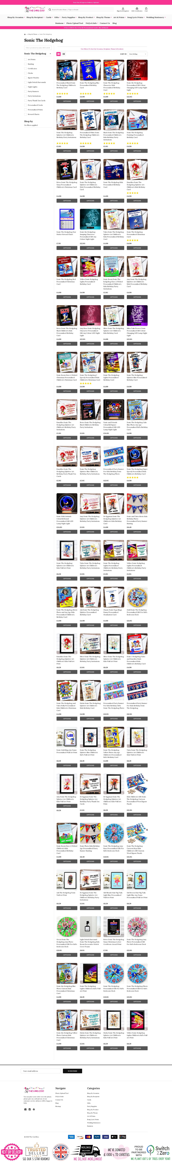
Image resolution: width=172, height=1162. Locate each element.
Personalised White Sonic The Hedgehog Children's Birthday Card (89, 135)
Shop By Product (85, 17)
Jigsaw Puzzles (33, 78)
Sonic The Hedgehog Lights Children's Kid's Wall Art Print (90, 988)
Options (67, 101)
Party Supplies (68, 17)
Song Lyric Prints (135, 17)
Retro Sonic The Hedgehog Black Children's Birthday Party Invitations (90, 424)
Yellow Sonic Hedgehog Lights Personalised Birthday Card (89, 281)
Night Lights (32, 87)
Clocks (30, 73)
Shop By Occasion (15, 17)
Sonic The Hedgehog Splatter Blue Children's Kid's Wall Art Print (89, 752)
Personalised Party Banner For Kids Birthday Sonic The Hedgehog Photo (113, 471)
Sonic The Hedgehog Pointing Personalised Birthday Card (135, 135)
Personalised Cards (35, 105)
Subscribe (72, 1071)
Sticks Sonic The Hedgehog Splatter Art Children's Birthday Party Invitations (90, 1035)
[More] (24, 17)
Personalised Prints (35, 110)
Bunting (31, 64)
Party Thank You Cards (36, 101)
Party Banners (33, 91)
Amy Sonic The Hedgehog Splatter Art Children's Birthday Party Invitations (90, 518)
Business (59, 23)
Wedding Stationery (155, 17)
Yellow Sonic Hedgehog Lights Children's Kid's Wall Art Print (137, 1035)
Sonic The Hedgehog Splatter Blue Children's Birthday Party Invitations (90, 471)
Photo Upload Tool (74, 23)
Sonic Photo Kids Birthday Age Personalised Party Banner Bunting (90, 848)
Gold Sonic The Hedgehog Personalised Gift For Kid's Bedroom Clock (137, 612)
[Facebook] (25, 1109)
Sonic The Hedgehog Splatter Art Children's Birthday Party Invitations (66, 135)
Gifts (56, 17)
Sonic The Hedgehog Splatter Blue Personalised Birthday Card (137, 377)
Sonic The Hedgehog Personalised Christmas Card (136, 234)
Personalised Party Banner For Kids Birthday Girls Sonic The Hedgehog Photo (113, 705)
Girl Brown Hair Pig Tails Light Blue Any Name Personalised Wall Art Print (137, 895)
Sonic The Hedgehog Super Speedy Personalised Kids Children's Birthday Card (137, 471)
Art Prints (31, 59)
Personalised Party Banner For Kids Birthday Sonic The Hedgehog (137, 705)
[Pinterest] (34, 1109)
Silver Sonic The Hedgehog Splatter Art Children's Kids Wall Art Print (113, 659)
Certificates (32, 69)
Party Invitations (34, 96)
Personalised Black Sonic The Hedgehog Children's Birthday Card (66, 85)
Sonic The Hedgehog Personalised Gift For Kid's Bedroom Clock (113, 988)
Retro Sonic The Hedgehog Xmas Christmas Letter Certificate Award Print (113, 941)
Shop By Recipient (35, 17)
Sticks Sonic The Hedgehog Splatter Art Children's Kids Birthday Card (90, 705)
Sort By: (123, 54)
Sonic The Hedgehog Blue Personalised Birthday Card (89, 85)
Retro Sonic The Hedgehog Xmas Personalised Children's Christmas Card (67, 184)
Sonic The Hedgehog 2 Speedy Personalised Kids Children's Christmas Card (90, 377)
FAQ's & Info (91, 23)
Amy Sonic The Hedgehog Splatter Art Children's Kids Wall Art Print (66, 799)
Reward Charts (33, 114)
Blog (115, 23)
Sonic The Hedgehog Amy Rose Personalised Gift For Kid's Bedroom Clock (113, 848)
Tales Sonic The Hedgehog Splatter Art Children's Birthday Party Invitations (90, 565)
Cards (48, 17)
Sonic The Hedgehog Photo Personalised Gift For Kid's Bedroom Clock (137, 988)
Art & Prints (118, 17)
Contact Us (105, 23)
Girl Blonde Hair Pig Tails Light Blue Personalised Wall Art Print (112, 895)
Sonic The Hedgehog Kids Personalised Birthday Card (113, 184)
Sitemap (58, 1106)
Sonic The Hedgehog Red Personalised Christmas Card (66, 281)
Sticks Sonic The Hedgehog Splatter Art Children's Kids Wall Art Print (113, 1035)
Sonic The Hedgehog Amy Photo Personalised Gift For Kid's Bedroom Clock (136, 941)
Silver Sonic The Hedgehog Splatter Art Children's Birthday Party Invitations (90, 659)
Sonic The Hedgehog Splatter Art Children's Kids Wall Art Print (65, 565)
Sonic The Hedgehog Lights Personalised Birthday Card (111, 377)
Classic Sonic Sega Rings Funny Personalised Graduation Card (112, 612)
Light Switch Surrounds (37, 82)
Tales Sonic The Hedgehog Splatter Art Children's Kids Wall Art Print (137, 752)
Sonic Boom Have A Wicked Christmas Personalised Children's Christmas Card (67, 377)
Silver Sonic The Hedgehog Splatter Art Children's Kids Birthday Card (113, 330)
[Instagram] (29, 1109)
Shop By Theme (103, 17)
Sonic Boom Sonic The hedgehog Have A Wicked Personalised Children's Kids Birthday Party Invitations (113, 284)
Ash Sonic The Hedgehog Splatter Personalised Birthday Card (89, 612)
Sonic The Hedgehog (35, 53)
